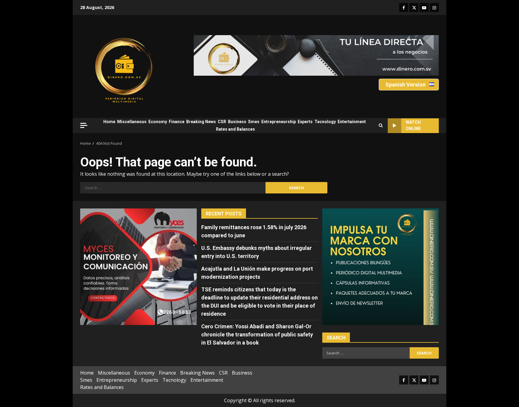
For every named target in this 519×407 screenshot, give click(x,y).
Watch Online (413, 125)
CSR (222, 121)
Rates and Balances (235, 129)
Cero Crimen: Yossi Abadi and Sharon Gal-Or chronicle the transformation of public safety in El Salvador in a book (257, 334)
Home (109, 121)
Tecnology (325, 121)
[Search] (381, 125)
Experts (305, 121)
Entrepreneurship (278, 121)
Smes (254, 121)
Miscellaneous (132, 121)
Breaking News (201, 121)
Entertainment (352, 121)
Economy (157, 121)
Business (237, 121)
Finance (176, 121)
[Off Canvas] (83, 125)
